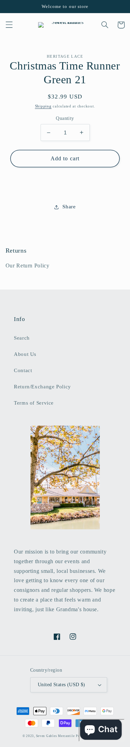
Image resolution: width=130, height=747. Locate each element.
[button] (9, 25)
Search (22, 338)
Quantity (65, 118)
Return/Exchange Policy (42, 386)
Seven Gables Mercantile (55, 736)
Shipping (43, 106)
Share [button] (69, 206)
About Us (25, 354)
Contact (23, 370)
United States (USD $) (61, 684)
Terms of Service (34, 403)
